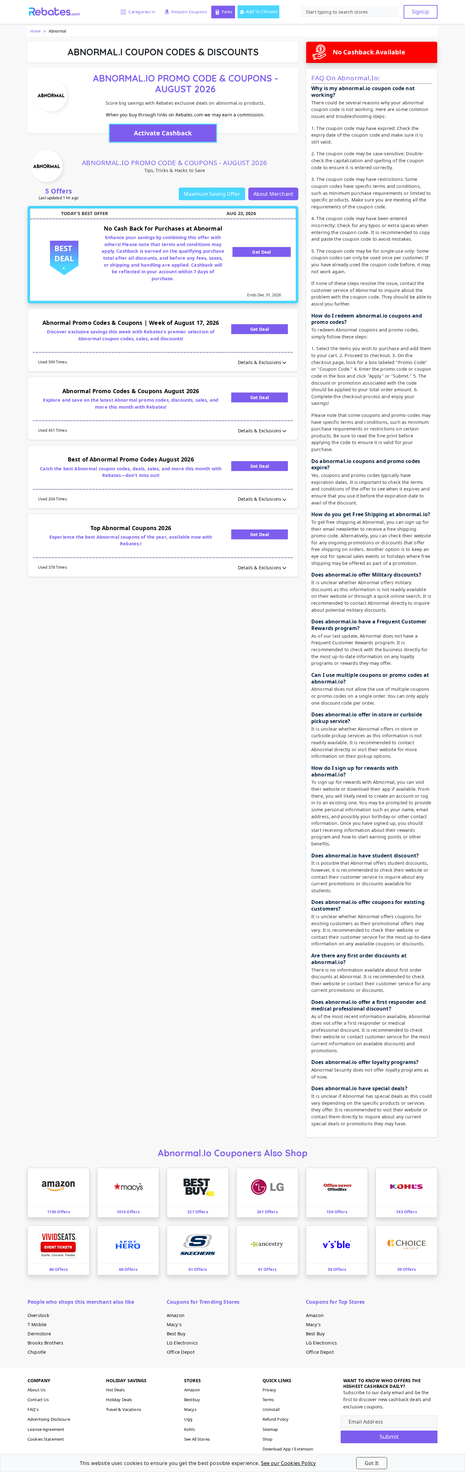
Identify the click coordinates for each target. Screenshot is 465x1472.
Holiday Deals (119, 1399)
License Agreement (46, 1429)
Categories (138, 12)
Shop (268, 1439)
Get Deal (261, 252)
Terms (268, 1399)
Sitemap (270, 1429)
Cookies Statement (46, 1439)
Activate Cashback (163, 133)
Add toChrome (261, 12)
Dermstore (39, 1334)
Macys (190, 1409)
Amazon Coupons (189, 12)
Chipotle (37, 1352)
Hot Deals (115, 1390)
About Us (37, 1390)
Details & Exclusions (259, 362)
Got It (372, 1463)
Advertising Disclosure (49, 1419)
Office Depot (181, 1352)
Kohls (189, 1429)
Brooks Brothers (45, 1343)
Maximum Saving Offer (212, 193)
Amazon (175, 1315)
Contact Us (38, 1399)
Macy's (174, 1324)
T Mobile (37, 1324)
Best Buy (176, 1334)
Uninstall (271, 1409)
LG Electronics (182, 1343)
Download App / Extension (288, 1449)
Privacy (269, 1390)
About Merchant (273, 193)
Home (35, 31)
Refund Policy (276, 1419)
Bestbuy (192, 1399)
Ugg (188, 1419)
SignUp (420, 11)
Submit (389, 1436)
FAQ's (33, 1409)
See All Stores (197, 1439)
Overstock (38, 1315)
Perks (227, 12)
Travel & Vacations (123, 1409)
